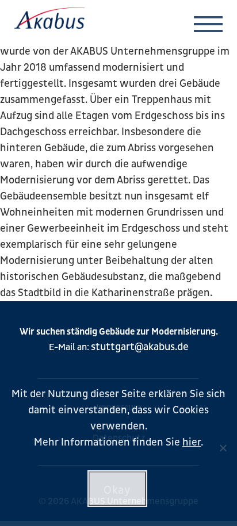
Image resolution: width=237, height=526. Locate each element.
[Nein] (222, 448)
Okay (117, 490)
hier (191, 442)
